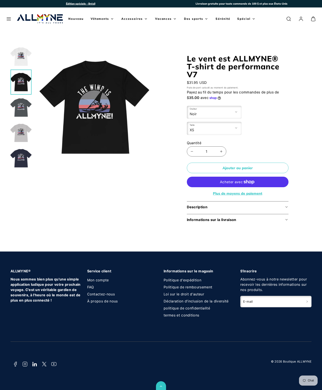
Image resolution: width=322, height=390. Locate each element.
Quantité (194, 143)
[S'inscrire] (307, 301)
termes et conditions (181, 315)
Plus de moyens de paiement (237, 193)
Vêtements (100, 18)
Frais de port (194, 87)
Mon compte (98, 280)
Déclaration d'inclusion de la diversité (196, 301)
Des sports (193, 18)
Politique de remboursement (188, 287)
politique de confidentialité (187, 308)
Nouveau (76, 18)
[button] (9, 19)
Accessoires (132, 18)
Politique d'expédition (182, 280)
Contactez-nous (101, 294)
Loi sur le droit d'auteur (184, 294)
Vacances (163, 18)
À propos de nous (102, 301)
